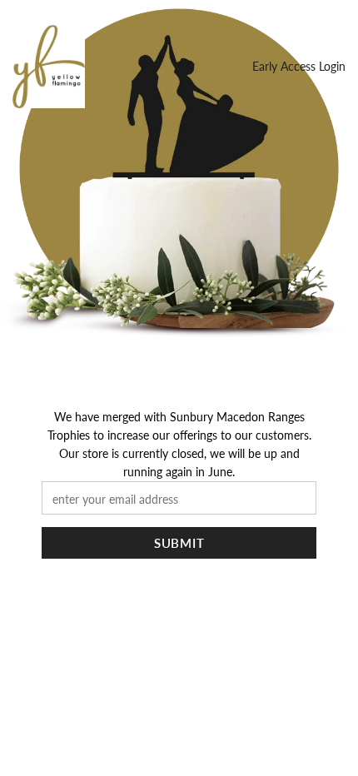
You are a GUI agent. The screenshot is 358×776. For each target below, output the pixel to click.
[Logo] (48, 66)
